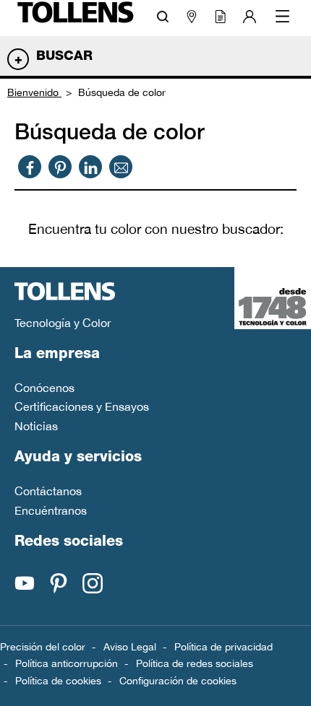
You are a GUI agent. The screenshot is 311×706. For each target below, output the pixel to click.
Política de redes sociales (194, 663)
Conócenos (44, 387)
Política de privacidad (223, 647)
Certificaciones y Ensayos (81, 406)
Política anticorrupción (66, 663)
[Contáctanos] (121, 167)
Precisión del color (42, 647)
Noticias (36, 425)
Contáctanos (48, 490)
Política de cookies (58, 681)
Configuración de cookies (178, 681)
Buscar (64, 57)
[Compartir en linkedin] (91, 167)
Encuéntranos (50, 510)
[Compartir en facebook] (30, 167)
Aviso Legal (129, 647)
